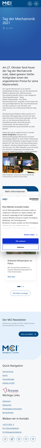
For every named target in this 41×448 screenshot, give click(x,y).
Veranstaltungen (8, 379)
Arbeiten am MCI (9, 383)
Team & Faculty (8, 372)
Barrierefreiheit (8, 413)
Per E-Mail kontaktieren (11, 428)
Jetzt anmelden (27, 334)
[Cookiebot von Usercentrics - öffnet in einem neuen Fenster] (29, 199)
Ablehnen (20, 247)
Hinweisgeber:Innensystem (12, 409)
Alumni (5, 375)
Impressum (7, 401)
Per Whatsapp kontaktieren (12, 432)
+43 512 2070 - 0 (8, 424)
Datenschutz (7, 405)
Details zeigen (29, 235)
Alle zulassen (20, 241)
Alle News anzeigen (20, 293)
